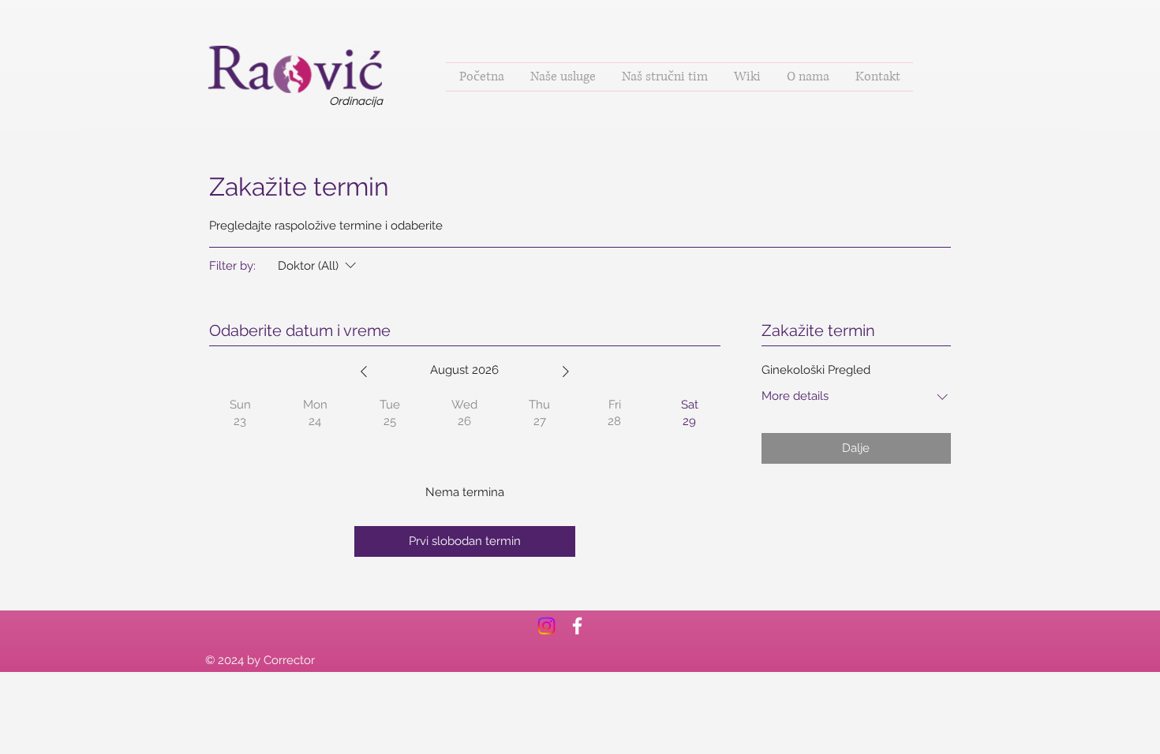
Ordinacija (356, 101)
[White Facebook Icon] (577, 625)
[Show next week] (565, 371)
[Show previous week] (363, 371)
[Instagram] (546, 625)
